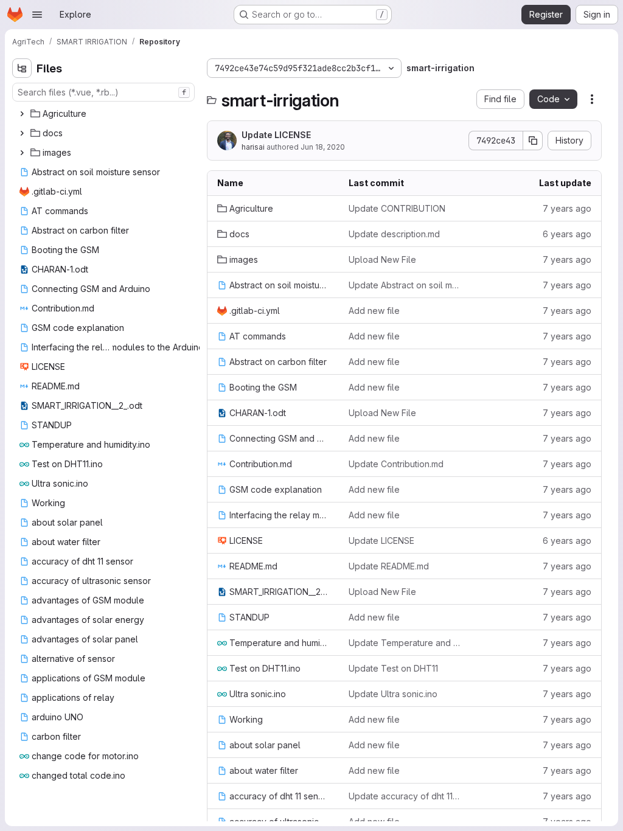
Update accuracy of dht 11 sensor (405, 796)
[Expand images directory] (22, 152)
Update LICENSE (276, 135)
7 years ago (567, 208)
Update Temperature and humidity (405, 643)
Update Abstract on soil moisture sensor (405, 285)
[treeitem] (105, 113)
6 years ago (567, 234)
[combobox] (103, 92)
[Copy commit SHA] (533, 140)
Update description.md (394, 234)
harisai (253, 146)
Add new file (374, 310)
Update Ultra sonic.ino (393, 694)
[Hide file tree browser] (22, 68)
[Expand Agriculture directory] (22, 113)
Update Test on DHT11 (393, 668)
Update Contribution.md (396, 464)
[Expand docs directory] (22, 133)
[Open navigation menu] (37, 14)
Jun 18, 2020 (323, 146)
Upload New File (382, 259)
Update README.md (389, 566)
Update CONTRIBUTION (397, 208)
